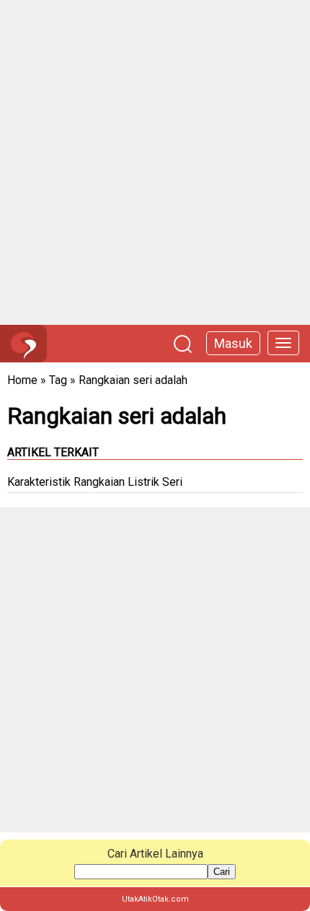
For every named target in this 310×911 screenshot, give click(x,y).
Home (22, 380)
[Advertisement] (155, 162)
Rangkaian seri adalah (133, 380)
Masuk (233, 343)
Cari (221, 871)
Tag (58, 380)
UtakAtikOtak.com (155, 899)
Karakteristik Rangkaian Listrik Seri (94, 482)
